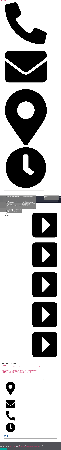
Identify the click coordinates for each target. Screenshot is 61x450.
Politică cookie (12, 446)
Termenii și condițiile (21, 446)
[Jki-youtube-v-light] (7, 435)
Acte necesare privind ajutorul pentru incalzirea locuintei (12, 367)
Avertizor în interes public (12, 211)
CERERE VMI (4, 365)
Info (45, 194)
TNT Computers (11, 440)
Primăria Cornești (3, 0)
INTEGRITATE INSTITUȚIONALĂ (40, 195)
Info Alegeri (46, 196)
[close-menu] (12, 210)
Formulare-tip (9, 204)
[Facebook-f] (5, 435)
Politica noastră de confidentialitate (32, 446)
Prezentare (46, 197)
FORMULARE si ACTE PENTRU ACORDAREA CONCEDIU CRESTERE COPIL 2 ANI (16, 372)
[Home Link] (31, 199)
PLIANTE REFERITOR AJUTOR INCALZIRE (9, 369)
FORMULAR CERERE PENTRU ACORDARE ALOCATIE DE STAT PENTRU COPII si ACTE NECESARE (19, 370)
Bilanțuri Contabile (10, 202)
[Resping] (8, 449)
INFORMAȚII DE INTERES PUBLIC (13, 194)
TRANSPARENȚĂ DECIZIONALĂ (27, 194)
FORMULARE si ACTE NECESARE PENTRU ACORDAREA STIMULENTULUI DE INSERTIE (17, 371)
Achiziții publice (10, 203)
